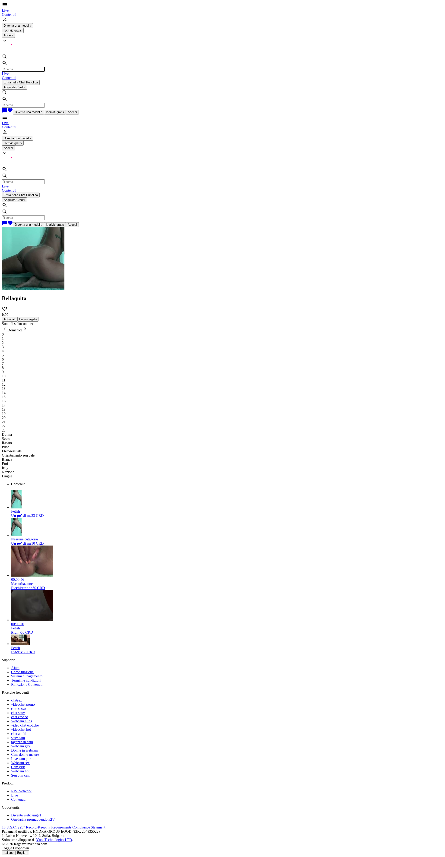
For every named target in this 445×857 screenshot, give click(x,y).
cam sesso (18, 709)
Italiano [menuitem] (8, 852)
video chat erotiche (25, 725)
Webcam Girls (21, 721)
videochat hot (21, 729)
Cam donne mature (25, 754)
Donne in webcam (24, 750)
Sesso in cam (20, 775)
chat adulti (18, 734)
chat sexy (18, 713)
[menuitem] (5, 10)
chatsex (16, 700)
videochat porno (23, 704)
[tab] (227, 484)
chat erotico (19, 717)
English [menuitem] (22, 852)
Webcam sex (20, 763)
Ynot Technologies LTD (54, 840)
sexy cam (18, 738)
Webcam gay (20, 746)
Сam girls (18, 767)
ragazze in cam (22, 742)
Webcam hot (20, 771)
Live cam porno (22, 759)
